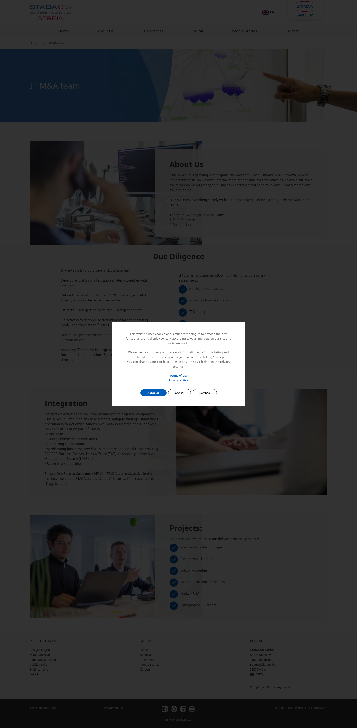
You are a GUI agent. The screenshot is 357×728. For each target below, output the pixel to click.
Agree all (153, 392)
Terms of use (179, 375)
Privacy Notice (178, 380)
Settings (204, 392)
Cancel (179, 392)
